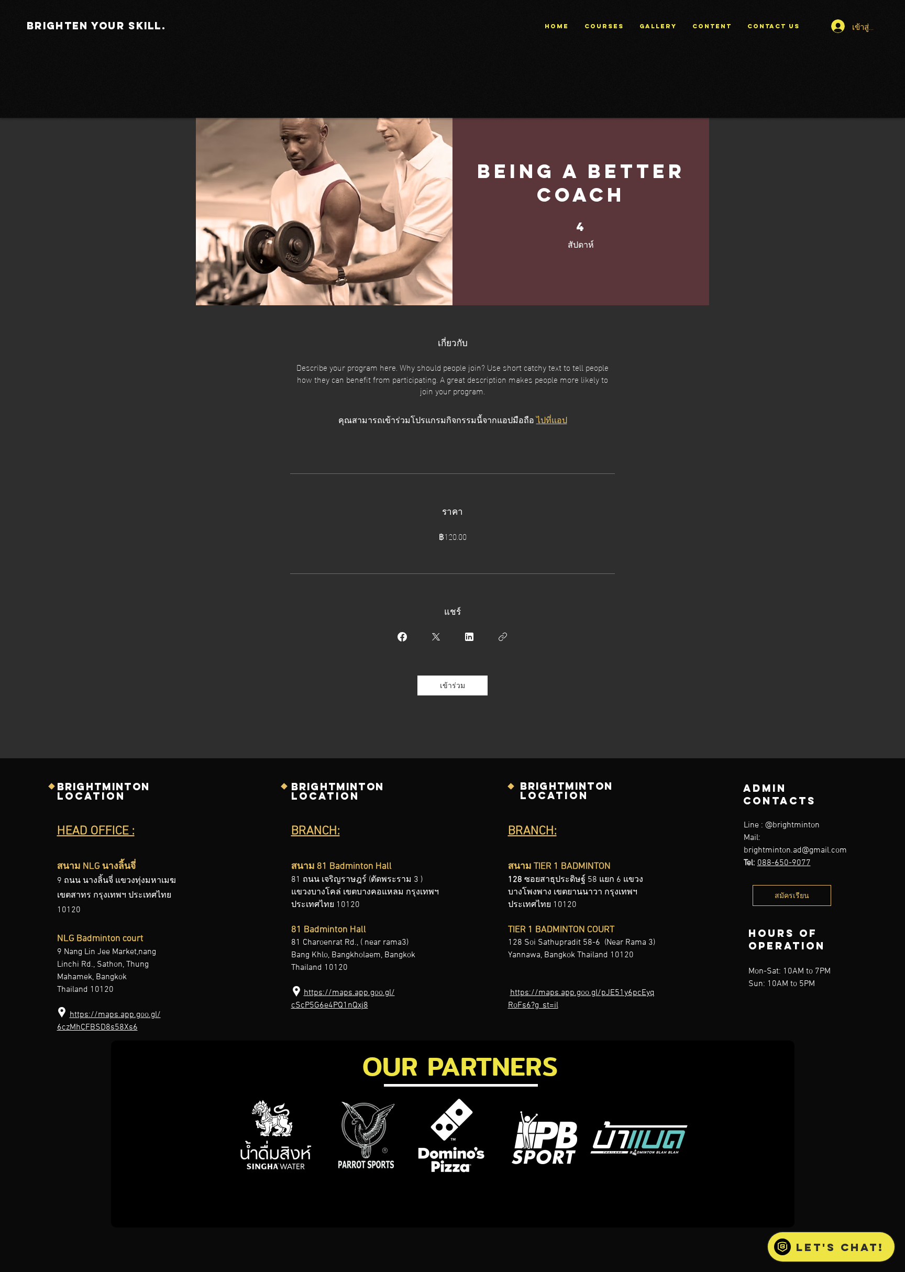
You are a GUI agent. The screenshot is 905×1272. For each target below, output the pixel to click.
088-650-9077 (784, 863)
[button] (658, 26)
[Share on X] (435, 637)
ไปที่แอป (551, 419)
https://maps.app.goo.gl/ (115, 1015)
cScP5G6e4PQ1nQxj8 (329, 1005)
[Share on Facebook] (402, 637)
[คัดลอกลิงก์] (502, 637)
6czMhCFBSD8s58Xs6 (97, 1027)
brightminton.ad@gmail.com (795, 850)
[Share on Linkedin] (469, 637)
